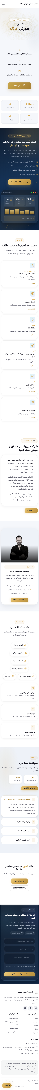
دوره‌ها (36, 1025)
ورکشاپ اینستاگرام (25, 676)
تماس (6, 1085)
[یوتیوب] (25, 1008)
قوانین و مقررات (13, 1018)
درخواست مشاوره (18, 599)
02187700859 (18, 888)
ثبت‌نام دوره (18, 881)
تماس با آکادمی (28, 788)
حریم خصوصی (14, 1028)
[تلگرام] (30, 1008)
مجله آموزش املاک (17, 669)
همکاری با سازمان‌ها (18, 653)
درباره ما (35, 1022)
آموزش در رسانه (18, 645)
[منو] (3, 4)
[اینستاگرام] (36, 1008)
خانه (36, 1018)
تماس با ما (18, 85)
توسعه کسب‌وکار (18, 661)
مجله (36, 1029)
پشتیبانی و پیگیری (12, 1032)
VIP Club (8, 676)
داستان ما (30, 510)
